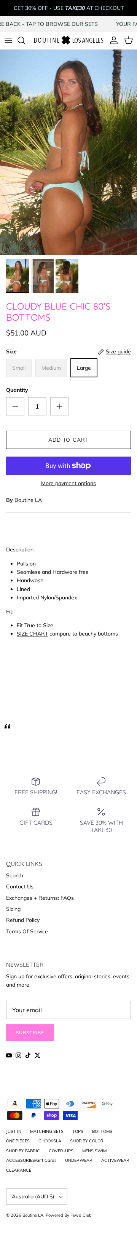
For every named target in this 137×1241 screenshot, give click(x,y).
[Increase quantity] (59, 406)
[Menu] (8, 40)
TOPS (77, 1131)
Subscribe (30, 1032)
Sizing (13, 909)
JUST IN (13, 1131)
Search (14, 875)
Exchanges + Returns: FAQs (40, 897)
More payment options (68, 483)
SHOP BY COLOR (87, 1141)
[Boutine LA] (68, 40)
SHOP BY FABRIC (23, 1150)
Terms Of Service (27, 931)
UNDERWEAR (78, 1160)
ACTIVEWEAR (115, 1160)
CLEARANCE (18, 1170)
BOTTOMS (102, 1131)
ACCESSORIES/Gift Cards (31, 1160)
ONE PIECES (18, 1141)
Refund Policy (23, 920)
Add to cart (68, 439)
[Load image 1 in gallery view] (68, 152)
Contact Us (19, 886)
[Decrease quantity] (15, 406)
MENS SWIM (94, 1150)
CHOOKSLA (49, 1141)
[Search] (25, 40)
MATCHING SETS (47, 1131)
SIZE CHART (32, 633)
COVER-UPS (61, 1150)
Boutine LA (28, 500)
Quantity (17, 390)
